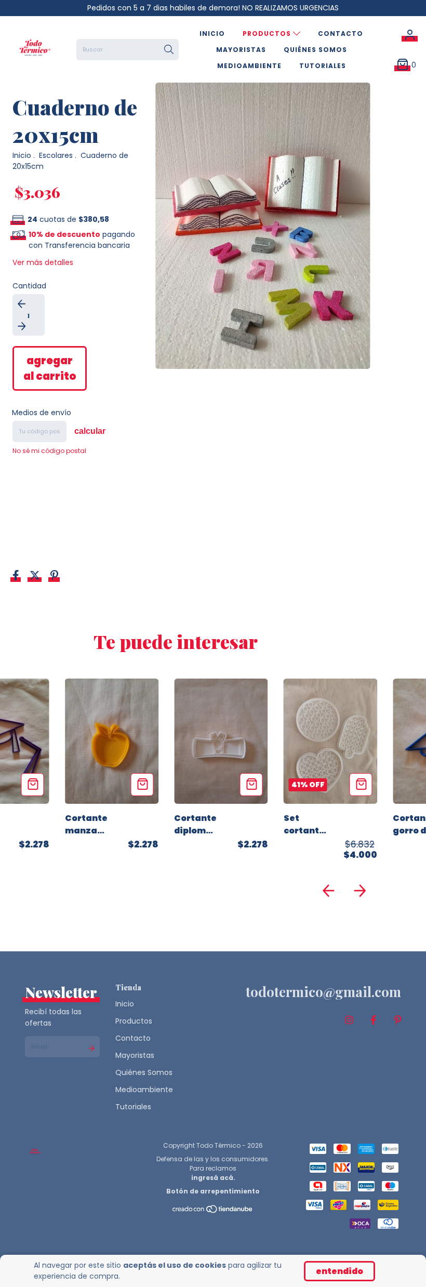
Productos (268, 33)
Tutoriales (322, 65)
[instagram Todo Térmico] (349, 1020)
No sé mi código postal (49, 450)
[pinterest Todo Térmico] (398, 1020)
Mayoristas (241, 49)
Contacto (340, 33)
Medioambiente (249, 65)
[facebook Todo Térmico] (373, 1020)
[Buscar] (169, 50)
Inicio (212, 33)
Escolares (56, 155)
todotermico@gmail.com (323, 992)
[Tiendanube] (213, 1211)
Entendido (339, 1271)
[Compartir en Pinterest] (54, 576)
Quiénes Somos (315, 49)
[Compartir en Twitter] (36, 576)
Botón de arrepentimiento (213, 1191)
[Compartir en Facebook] (16, 576)
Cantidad (29, 286)
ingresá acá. (213, 1177)
